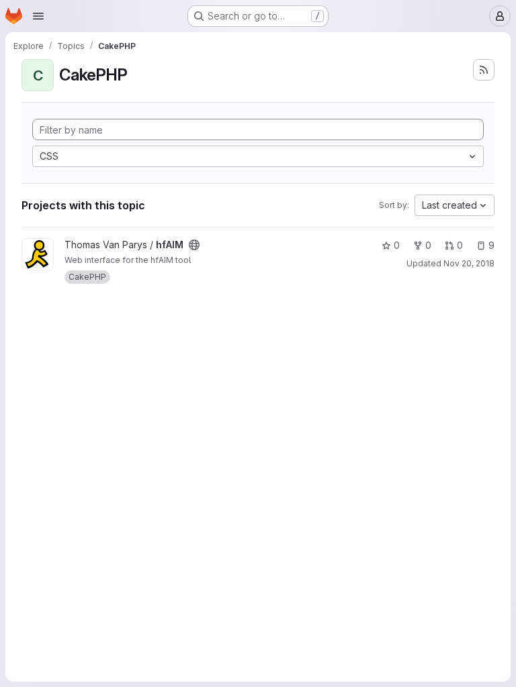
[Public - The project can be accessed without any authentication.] (194, 245)
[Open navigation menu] (38, 16)
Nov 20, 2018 (468, 263)
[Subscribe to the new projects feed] (483, 70)
